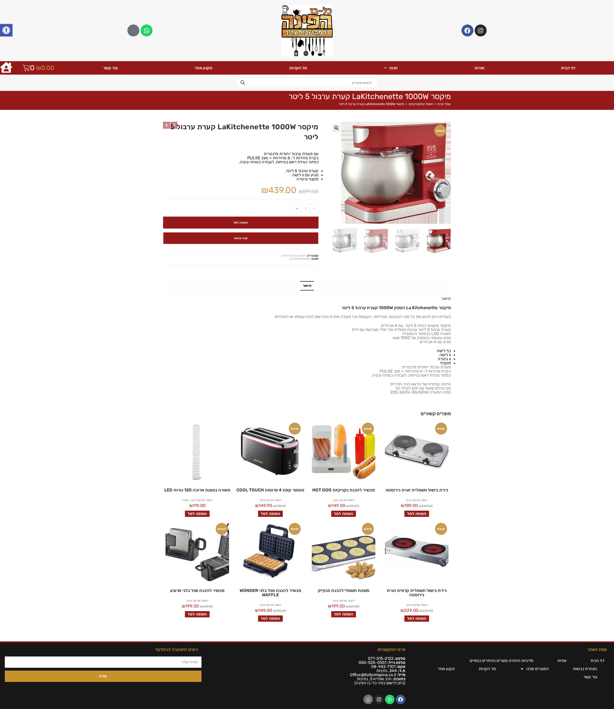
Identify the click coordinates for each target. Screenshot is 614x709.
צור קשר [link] (110, 67)
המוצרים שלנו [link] (537, 668)
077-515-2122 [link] (381, 658)
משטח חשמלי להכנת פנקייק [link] (344, 590)
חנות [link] (393, 67)
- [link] (314, 208)
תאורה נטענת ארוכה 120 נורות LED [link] (197, 490)
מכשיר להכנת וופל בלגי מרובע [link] (197, 590)
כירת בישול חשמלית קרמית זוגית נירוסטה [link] (417, 592)
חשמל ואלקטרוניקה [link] (420, 104)
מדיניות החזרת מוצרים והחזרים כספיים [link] (501, 660)
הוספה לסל (241, 222)
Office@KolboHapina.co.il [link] (373, 674)
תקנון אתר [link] (204, 67)
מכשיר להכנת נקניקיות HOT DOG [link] (343, 490)
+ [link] (297, 208)
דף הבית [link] (568, 67)
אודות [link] (479, 67)
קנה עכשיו (241, 238)
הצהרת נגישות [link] (585, 668)
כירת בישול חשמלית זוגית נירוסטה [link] (416, 490)
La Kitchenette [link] (299, 258)
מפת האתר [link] (597, 649)
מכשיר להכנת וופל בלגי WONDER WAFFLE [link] (270, 592)
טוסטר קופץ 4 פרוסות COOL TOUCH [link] (270, 490)
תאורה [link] (185, 500)
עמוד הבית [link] (444, 104)
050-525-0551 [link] (372, 662)
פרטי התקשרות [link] (391, 649)
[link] (6, 30)
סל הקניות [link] (298, 67)
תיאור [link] (307, 286)
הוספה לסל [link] (416, 513)
